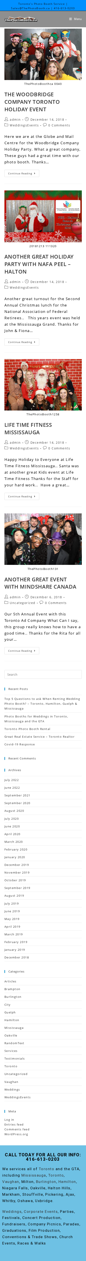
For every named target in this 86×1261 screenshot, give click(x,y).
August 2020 (14, 811)
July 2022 (11, 780)
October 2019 (15, 880)
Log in (9, 1120)
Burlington (13, 997)
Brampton (12, 989)
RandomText (14, 1043)
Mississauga (14, 1028)
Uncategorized (23, 603)
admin (15, 119)
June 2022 (12, 788)
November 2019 (17, 872)
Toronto (11, 1066)
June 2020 (12, 826)
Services (11, 1051)
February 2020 (16, 849)
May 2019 (12, 919)
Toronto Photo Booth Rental (27, 729)
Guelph (10, 1012)
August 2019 (14, 896)
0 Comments (59, 125)
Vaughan (11, 1082)
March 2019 (13, 934)
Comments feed (17, 1129)
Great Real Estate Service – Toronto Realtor (39, 737)
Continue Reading (23, 172)
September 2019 (17, 888)
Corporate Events (41, 1211)
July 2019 (11, 903)
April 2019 (12, 927)
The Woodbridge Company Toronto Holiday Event (32, 102)
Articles (10, 981)
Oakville (10, 1035)
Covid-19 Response (19, 744)
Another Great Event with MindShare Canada (40, 583)
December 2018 (16, 957)
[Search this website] (43, 674)
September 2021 (17, 795)
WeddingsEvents (24, 125)
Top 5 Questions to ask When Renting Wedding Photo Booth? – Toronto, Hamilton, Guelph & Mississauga (42, 703)
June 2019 (12, 911)
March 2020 (13, 842)
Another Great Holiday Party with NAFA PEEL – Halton (39, 264)
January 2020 (14, 857)
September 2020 (17, 803)
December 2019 (16, 865)
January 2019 (14, 950)
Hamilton (11, 1020)
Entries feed (14, 1124)
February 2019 (16, 942)
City (7, 1005)
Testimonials (14, 1058)
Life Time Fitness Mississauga (28, 428)
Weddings (12, 1089)
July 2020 (11, 819)
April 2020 (12, 834)
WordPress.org (16, 1134)
